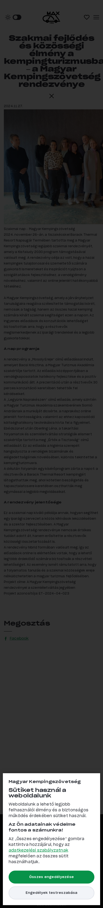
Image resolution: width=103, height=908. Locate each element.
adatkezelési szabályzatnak (38, 850)
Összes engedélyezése (51, 877)
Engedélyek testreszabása (52, 893)
